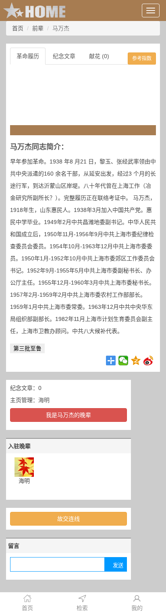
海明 (44, 400)
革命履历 (28, 56)
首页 (17, 28)
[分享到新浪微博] (148, 360)
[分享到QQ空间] (136, 360)
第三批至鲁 (27, 348)
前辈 (38, 28)
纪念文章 (64, 56)
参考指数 (141, 58)
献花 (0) (99, 56)
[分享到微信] (123, 360)
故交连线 (68, 519)
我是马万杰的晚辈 (68, 415)
